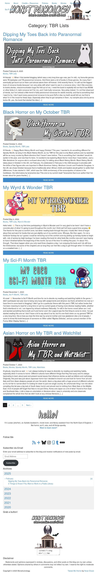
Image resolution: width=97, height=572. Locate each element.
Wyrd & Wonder (24, 221)
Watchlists (41, 367)
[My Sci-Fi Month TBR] (48, 276)
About (16, 3)
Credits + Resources (30, 3)
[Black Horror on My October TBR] (48, 128)
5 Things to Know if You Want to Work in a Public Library (30, 483)
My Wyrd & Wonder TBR (28, 187)
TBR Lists (13, 73)
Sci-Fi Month (10, 9)
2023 (7, 493)
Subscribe (10, 462)
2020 (7, 507)
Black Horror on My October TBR (36, 112)
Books (54, 3)
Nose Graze (89, 570)
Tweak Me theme (74, 570)
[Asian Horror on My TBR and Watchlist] (48, 349)
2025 (7, 473)
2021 (7, 502)
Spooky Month (76, 3)
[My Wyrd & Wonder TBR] (48, 203)
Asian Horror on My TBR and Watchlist (42, 332)
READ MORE (48, 104)
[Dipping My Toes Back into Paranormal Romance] (48, 55)
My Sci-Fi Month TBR (24, 260)
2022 (7, 498)
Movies (63, 3)
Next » (28, 405)
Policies (45, 3)
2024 (7, 488)
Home (7, 3)
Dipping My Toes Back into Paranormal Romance (42, 36)
